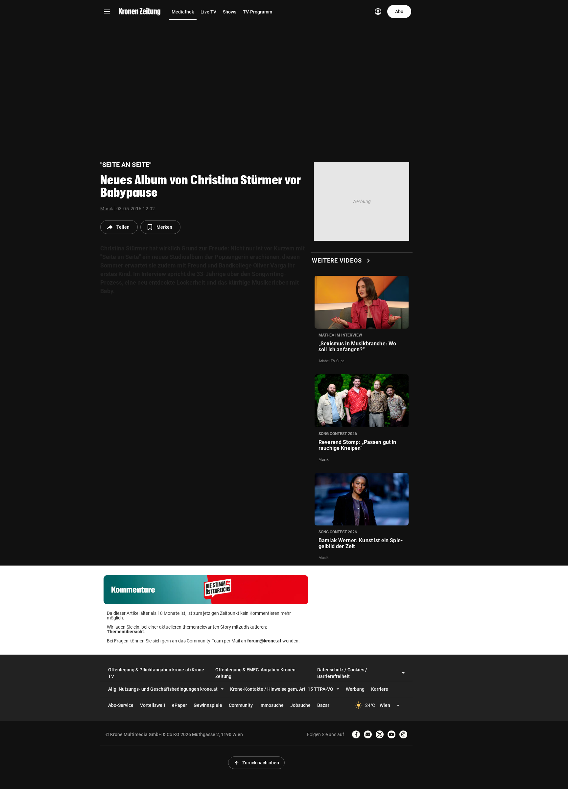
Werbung (355, 689)
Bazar (323, 705)
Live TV (208, 11)
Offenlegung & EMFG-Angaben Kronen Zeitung (255, 673)
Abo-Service (120, 705)
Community (241, 705)
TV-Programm (257, 11)
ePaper (179, 705)
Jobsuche (300, 705)
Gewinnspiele (208, 705)
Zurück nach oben (256, 762)
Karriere (379, 689)
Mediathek (183, 11)
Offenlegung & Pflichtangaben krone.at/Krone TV (156, 673)
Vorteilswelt (152, 705)
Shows (229, 11)
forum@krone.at (264, 640)
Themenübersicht (125, 631)
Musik (106, 208)
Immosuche (271, 705)
